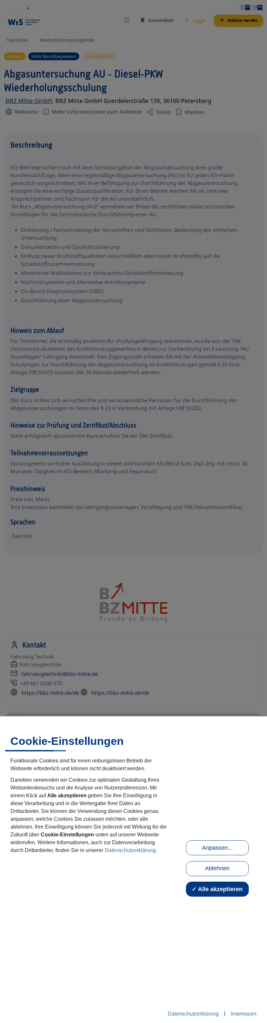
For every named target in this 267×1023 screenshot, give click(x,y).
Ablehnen (217, 868)
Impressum (243, 1013)
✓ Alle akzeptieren (217, 889)
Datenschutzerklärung (130, 850)
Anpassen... (217, 848)
